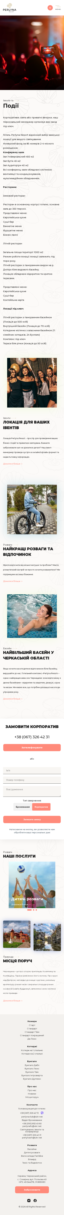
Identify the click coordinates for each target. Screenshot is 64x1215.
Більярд (32, 1159)
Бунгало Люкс (32, 1068)
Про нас (32, 1090)
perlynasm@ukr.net (32, 1137)
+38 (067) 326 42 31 (32, 737)
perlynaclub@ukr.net (32, 1116)
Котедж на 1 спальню (32, 1050)
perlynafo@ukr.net (32, 1126)
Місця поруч (32, 1097)
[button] (29, 910)
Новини (32, 1093)
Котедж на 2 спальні (32, 1053)
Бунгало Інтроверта (32, 1075)
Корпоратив (41, 807)
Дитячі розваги (32, 1152)
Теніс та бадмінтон (32, 1162)
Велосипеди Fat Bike (32, 1156)
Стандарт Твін (32, 1032)
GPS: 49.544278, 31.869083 (32, 1182)
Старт (32, 1025)
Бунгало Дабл (32, 1065)
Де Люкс (32, 1039)
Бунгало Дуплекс (32, 1079)
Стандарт (32, 1028)
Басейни (32, 1149)
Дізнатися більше (12, 464)
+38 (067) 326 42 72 (29, 1113)
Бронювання (23, 807)
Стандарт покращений (32, 1035)
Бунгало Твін (32, 1072)
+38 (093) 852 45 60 (32, 1123)
